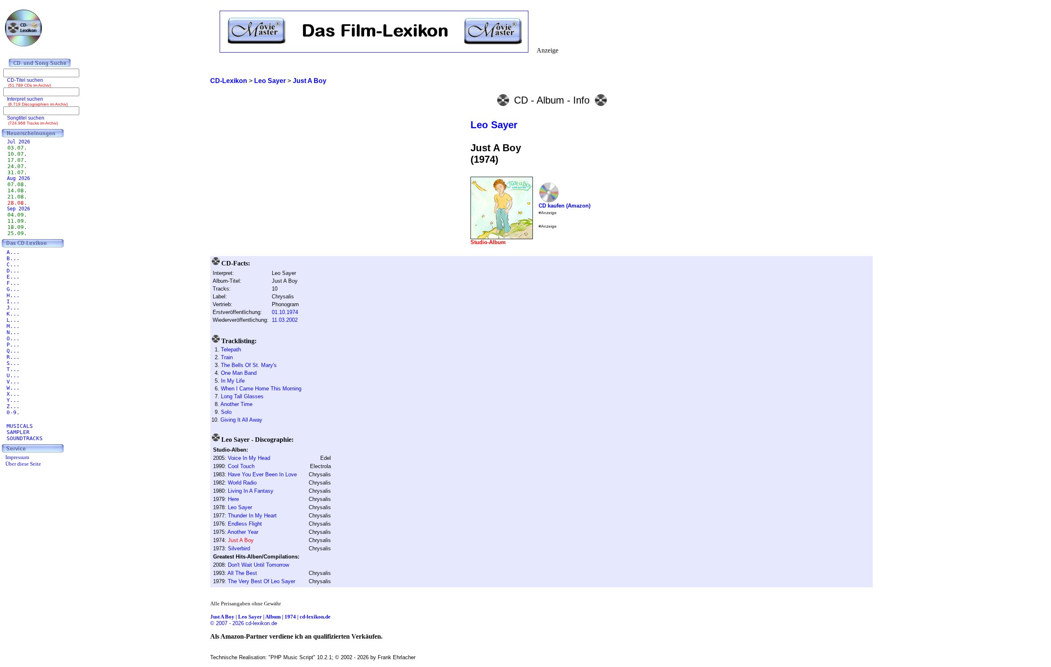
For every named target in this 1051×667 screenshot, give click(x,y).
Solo (226, 412)
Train (227, 357)
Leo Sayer (493, 124)
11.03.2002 (285, 320)
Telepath (231, 349)
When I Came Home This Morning (261, 388)
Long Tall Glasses (242, 396)
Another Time (236, 404)
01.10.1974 (285, 312)
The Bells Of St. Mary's (249, 365)
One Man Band (239, 373)
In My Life (233, 381)
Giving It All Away (241, 420)
